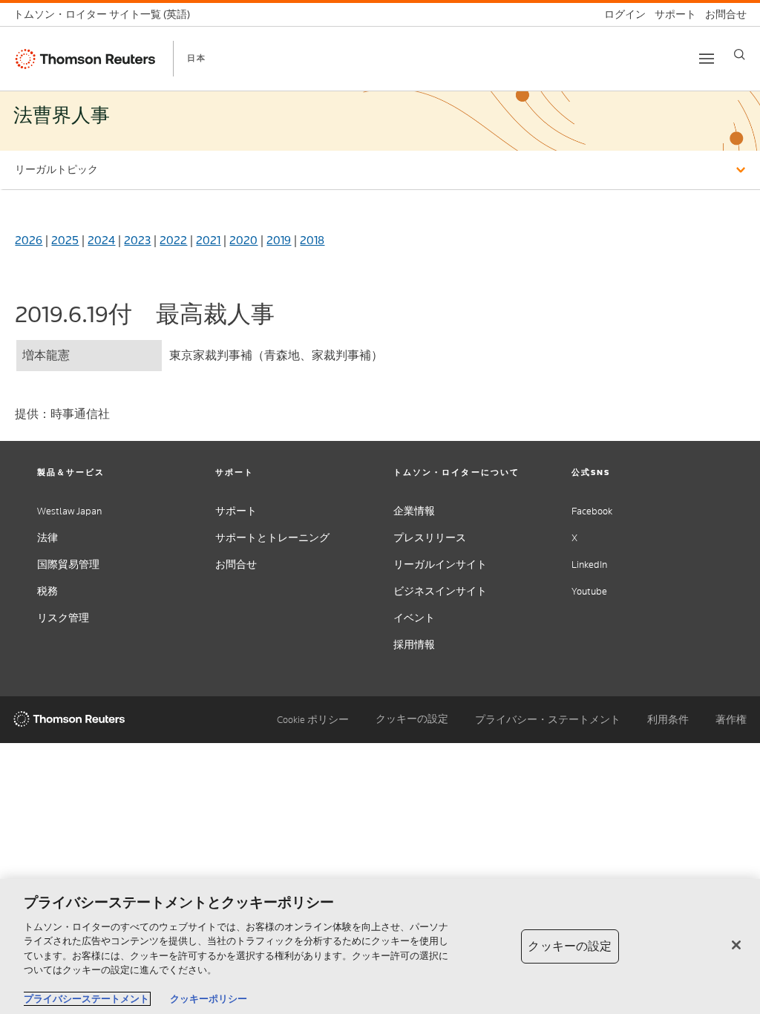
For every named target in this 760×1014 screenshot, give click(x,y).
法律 (47, 537)
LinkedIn (589, 564)
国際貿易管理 (68, 564)
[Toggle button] (706, 58)
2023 (137, 240)
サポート (236, 511)
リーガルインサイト (440, 564)
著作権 (731, 719)
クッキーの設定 (412, 719)
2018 (312, 240)
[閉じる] (736, 945)
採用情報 (414, 644)
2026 (28, 240)
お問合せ (236, 564)
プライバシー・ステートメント (547, 719)
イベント (414, 618)
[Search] (739, 54)
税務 (47, 591)
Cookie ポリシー (313, 719)
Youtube (589, 591)
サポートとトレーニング (272, 537)
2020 (243, 240)
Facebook (591, 511)
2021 (208, 240)
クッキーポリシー (208, 998)
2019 (278, 240)
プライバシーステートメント (86, 998)
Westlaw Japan (69, 511)
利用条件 (668, 719)
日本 (196, 58)
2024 (101, 240)
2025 (65, 240)
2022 (173, 240)
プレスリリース (429, 537)
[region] (380, 946)
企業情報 (414, 511)
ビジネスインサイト (440, 591)
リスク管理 (63, 618)
